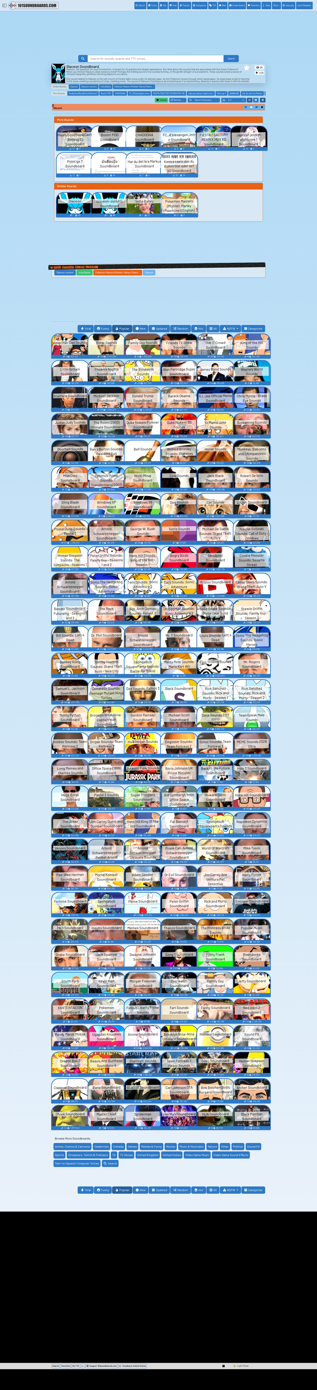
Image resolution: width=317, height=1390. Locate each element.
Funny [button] (105, 328)
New (224, 5)
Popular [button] (124, 328)
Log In (304, 5)
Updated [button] (161, 328)
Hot (164, 5)
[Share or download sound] (246, 107)
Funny (154, 5)
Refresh (180, 100)
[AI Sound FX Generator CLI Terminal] (83, 1366)
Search (142, 5)
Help (268, 5)
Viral (174, 5)
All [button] (215, 328)
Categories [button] (255, 328)
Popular (186, 5)
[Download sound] (251, 107)
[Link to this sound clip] (257, 107)
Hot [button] (200, 328)
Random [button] (182, 328)
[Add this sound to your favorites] (262, 107)
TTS (214, 5)
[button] (246, 68)
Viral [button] (88, 328)
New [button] (142, 328)
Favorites (255, 5)
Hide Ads (290, 5)
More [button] (275, 5)
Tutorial (162, 100)
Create (238, 5)
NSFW (231, 328)
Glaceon (57, 108)
